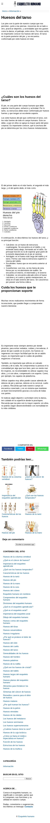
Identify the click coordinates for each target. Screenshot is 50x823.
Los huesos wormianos (13, 722)
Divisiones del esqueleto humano (17, 603)
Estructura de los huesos (14, 745)
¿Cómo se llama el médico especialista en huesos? (14, 737)
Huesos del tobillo (11, 671)
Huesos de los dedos (12, 715)
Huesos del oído (10, 643)
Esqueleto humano (26, 816)
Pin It (30, 449)
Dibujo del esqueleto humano (15, 617)
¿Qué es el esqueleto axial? (15, 610)
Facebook (8, 449)
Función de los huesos (13, 742)
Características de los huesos (11, 515)
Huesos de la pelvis (11, 708)
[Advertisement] (25, 68)
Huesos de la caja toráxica (14, 732)
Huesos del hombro (11, 657)
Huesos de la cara (11, 587)
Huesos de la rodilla (11, 664)
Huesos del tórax (10, 627)
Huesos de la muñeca (12, 749)
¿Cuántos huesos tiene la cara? (17, 729)
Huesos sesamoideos (12, 630)
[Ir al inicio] (27, 5)
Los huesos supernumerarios (15, 725)
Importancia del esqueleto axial (16, 614)
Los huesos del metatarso (14, 719)
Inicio (4, 11)
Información (14, 11)
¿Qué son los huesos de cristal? (17, 667)
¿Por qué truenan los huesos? (16, 705)
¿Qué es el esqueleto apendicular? (18, 607)
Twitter (20, 449)
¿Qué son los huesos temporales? (34, 496)
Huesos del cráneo (11, 590)
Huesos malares (10, 701)
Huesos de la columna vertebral (11, 478)
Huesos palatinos (10, 660)
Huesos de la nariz (33, 514)
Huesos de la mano (33, 533)
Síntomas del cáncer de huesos (17, 692)
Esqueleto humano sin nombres (16, 594)
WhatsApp (41, 449)
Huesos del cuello (11, 646)
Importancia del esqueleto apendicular (11, 496)
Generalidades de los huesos (15, 653)
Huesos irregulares (11, 634)
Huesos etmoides (10, 712)
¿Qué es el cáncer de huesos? (34, 478)
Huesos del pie (8, 533)
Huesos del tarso (10, 650)
